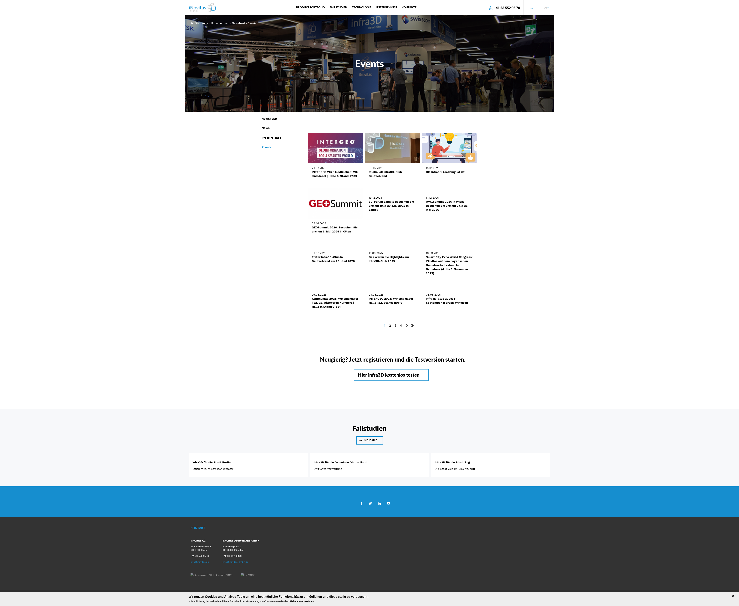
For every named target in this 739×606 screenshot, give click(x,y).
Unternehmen (220, 23)
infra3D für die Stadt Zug (452, 462)
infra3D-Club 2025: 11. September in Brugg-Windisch (447, 300)
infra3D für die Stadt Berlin (211, 462)
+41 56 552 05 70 (507, 8)
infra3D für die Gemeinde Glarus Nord (340, 462)
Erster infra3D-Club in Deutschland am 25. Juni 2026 (333, 259)
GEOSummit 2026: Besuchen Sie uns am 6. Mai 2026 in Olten (335, 229)
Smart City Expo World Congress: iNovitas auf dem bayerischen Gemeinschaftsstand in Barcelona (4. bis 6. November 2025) (449, 265)
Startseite (201, 23)
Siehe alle (370, 440)
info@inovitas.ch (200, 562)
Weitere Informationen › (302, 601)
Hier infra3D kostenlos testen (389, 375)
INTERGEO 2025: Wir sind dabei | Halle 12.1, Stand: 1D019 (392, 300)
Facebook (361, 503)
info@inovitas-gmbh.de (235, 562)
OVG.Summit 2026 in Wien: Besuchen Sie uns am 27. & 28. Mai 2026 (447, 205)
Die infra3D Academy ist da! (445, 172)
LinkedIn (379, 503)
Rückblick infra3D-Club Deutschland (385, 174)
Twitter (370, 503)
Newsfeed (238, 23)
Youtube (388, 503)
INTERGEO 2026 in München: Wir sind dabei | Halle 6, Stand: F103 (335, 174)
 (411, 325)
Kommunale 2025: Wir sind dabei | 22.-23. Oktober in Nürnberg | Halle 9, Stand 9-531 (335, 302)
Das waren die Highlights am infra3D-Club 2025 (389, 259)
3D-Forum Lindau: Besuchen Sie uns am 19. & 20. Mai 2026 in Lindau (391, 205)
